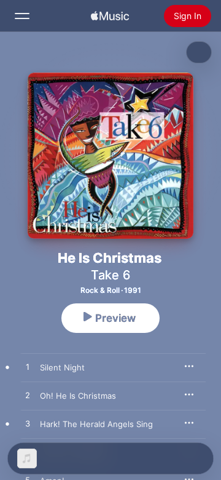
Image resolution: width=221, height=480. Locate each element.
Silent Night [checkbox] (62, 367)
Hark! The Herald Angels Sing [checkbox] (96, 424)
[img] (110, 16)
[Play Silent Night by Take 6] (27, 367)
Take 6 (110, 275)
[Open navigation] (22, 16)
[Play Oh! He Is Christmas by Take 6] (27, 395)
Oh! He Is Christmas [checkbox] (78, 396)
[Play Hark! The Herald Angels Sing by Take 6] (27, 424)
